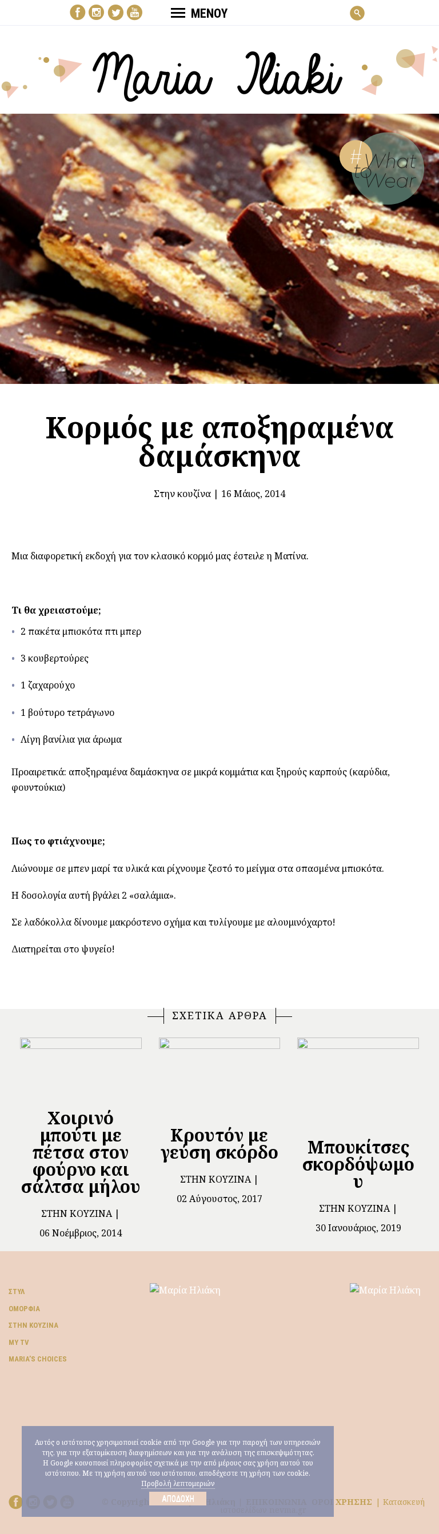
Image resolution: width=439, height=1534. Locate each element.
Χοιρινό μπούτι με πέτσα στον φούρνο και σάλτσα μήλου (81, 1152)
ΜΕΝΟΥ (209, 13)
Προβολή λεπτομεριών (178, 1483)
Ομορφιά (24, 1308)
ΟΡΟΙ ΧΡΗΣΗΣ (342, 1501)
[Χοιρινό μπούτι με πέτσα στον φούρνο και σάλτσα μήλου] (81, 1068)
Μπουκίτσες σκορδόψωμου (358, 1164)
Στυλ (17, 1291)
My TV (19, 1342)
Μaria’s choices (38, 1359)
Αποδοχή (178, 1498)
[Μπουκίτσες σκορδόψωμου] (358, 1082)
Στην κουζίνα (182, 493)
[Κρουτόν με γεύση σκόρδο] (220, 1076)
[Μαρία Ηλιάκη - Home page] (219, 72)
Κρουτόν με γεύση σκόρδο (219, 1143)
